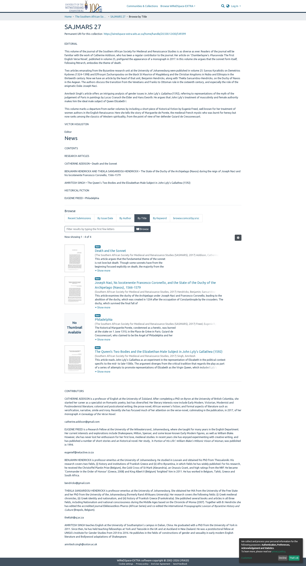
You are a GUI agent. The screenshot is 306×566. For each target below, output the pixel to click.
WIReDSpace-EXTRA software (134, 560)
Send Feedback (180, 564)
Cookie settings (126, 564)
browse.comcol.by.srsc (186, 218)
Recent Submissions (79, 218)
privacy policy (278, 551)
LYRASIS (184, 560)
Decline (283, 558)
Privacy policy (142, 564)
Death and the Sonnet (110, 251)
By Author (125, 218)
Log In (235, 6)
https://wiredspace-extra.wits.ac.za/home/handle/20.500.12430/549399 (145, 33)
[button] (228, 6)
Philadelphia (103, 319)
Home (68, 16)
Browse (144, 229)
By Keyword (160, 218)
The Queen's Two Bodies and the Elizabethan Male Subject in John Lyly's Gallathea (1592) (158, 351)
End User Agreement (160, 564)
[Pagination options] (238, 238)
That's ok (294, 558)
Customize (246, 558)
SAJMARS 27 (117, 16)
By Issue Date (105, 218)
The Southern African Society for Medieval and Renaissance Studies (91, 16)
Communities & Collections (142, 6)
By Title (142, 218)
